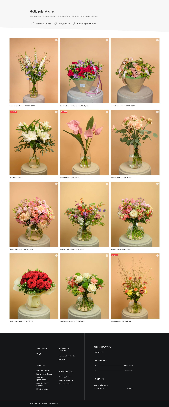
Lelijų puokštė (16, 177)
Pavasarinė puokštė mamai (22, 106)
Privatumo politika (65, 384)
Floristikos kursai (42, 389)
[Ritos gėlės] (5, 4)
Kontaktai (59, 4)
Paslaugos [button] (16, 4)
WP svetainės (52, 403)
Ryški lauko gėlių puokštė (72, 249)
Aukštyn (130, 389)
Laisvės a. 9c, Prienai (101, 385)
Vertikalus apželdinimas (41, 379)
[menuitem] (17, 4)
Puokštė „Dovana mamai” (72, 321)
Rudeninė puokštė (121, 321)
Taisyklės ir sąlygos (66, 380)
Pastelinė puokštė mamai (123, 106)
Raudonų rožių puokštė (21, 321)
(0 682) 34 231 (99, 389)
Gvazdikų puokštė (121, 177)
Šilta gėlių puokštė (121, 249)
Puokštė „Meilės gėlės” (21, 249)
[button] (34, 70)
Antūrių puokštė (69, 177)
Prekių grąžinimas (65, 377)
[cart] (164, 4)
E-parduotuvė (46, 4)
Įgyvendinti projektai (43, 370)
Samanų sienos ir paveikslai (42, 384)
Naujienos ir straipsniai (67, 356)
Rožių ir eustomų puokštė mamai (74, 106)
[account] (159, 4)
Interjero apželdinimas (44, 374)
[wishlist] (162, 4)
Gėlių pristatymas (31, 4)
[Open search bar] (156, 4)
